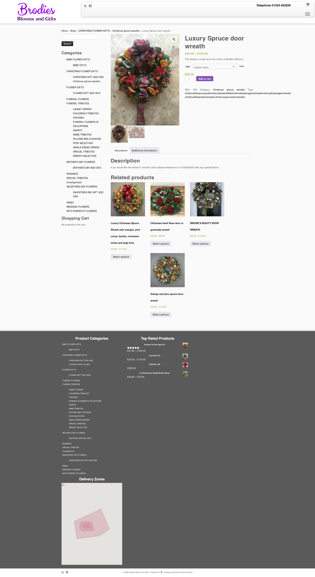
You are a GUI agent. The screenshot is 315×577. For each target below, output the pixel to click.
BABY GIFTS (79, 65)
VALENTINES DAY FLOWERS (81, 186)
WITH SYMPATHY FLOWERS (81, 211)
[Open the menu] (307, 14)
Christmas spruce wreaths (125, 30)
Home (65, 30)
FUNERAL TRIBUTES (77, 103)
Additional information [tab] (144, 150)
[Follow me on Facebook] (91, 6)
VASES (70, 202)
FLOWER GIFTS (75, 87)
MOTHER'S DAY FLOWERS (80, 162)
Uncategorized (74, 182)
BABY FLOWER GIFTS (78, 59)
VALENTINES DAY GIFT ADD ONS (83, 460)
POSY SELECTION (83, 143)
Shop (73, 30)
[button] (174, 39)
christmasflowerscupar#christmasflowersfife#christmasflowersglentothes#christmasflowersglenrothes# (238, 93)
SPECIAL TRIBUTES (83, 151)
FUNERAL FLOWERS (77, 99)
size (188, 66)
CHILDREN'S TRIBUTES (86, 113)
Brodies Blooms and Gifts (139, 572)
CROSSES (78, 117)
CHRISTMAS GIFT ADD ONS (88, 77)
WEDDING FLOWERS (77, 206)
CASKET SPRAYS (82, 109)
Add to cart (205, 78)
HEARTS (77, 130)
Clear (241, 66)
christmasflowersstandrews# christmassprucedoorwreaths (215, 97)
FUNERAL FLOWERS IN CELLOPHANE (85, 401)
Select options (121, 256)
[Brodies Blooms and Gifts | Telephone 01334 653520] (36, 11)
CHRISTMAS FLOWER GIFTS (94, 30)
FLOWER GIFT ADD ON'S (86, 93)
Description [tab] (121, 150)
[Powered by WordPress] (161, 571)
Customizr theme (185, 572)
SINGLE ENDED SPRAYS (86, 147)
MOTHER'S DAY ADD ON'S (87, 167)
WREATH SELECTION (84, 155)
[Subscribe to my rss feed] (86, 6)
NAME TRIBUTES (82, 134)
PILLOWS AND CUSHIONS (87, 138)
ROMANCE (72, 173)
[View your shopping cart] (308, 4)
